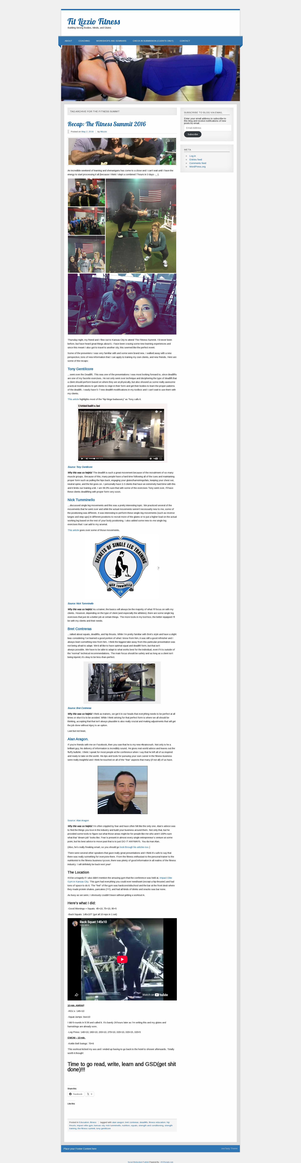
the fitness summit (86, 1128)
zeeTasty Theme (229, 1148)
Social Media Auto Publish (138, 1162)
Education (84, 1122)
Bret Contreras (80, 629)
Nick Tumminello (81, 500)
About (68, 41)
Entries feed (195, 159)
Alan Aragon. (78, 739)
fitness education (157, 1122)
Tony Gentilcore (80, 369)
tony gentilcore (103, 1128)
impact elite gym (85, 1125)
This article (73, 399)
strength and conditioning (151, 1125)
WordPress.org (197, 166)
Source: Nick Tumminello (80, 603)
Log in (192, 156)
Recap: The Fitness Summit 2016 (107, 124)
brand (136, 353)
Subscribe (193, 134)
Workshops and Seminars (111, 41)
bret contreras (132, 1122)
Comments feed (197, 163)
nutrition (126, 1125)
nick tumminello (113, 1125)
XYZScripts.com (167, 1162)
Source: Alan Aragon (78, 820)
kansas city (99, 1125)
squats (134, 1125)
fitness (93, 1122)
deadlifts (144, 1122)
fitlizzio (103, 131)
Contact (185, 41)
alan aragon (118, 1122)
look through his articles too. (134, 847)
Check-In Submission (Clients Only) (153, 41)
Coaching (84, 41)
